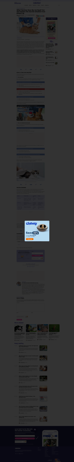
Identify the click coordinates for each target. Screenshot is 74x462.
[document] (37, 231)
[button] (48, 221)
